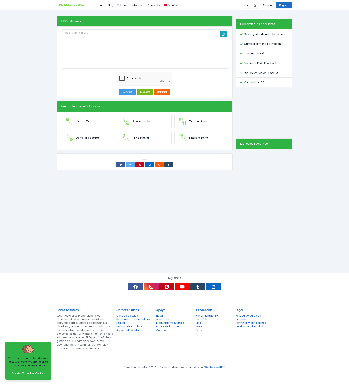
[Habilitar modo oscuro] (255, 5)
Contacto (154, 5)
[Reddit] (159, 164)
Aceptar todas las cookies (28, 373)
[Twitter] (130, 164)
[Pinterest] (139, 164)
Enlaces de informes (130, 5)
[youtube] (182, 286)
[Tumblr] (168, 164)
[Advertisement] (264, 113)
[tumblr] (197, 286)
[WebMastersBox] (75, 5)
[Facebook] (120, 164)
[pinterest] (166, 286)
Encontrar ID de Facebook (260, 63)
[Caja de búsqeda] (247, 5)
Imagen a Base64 (255, 53)
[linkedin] (213, 286)
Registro (284, 5)
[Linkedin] (149, 164)
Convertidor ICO (254, 82)
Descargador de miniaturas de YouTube (266, 34)
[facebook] (135, 286)
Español (173, 5)
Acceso (267, 5)
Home (99, 5)
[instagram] (151, 286)
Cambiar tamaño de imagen (262, 44)
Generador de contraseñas (261, 72)
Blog (110, 5)
